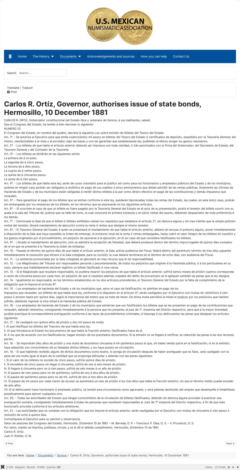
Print (13, 92)
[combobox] (41, 73)
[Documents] (79, 56)
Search (11, 73)
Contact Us (181, 56)
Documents (68, 56)
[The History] (52, 56)
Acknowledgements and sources (111, 56)
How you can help (154, 56)
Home (22, 56)
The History (41, 56)
